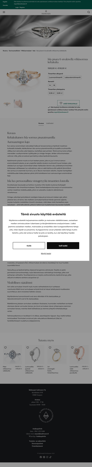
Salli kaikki (63, 245)
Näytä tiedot (46, 253)
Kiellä (29, 245)
